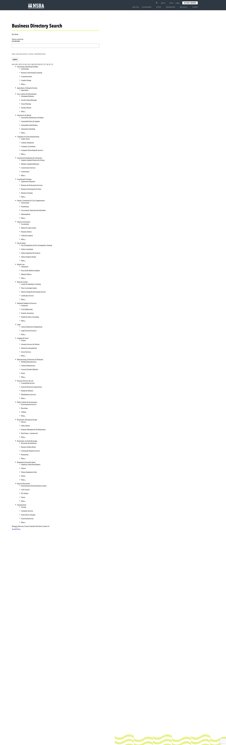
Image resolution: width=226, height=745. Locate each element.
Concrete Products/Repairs (29, 369)
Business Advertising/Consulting (31, 72)
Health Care (21, 264)
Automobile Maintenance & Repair (32, 117)
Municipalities (25, 214)
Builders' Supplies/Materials (30, 164)
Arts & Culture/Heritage (29, 100)
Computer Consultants (28, 146)
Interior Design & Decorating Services (33, 292)
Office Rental (25, 425)
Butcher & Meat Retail (28, 447)
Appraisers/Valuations (28, 181)
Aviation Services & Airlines (30, 344)
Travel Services (26, 352)
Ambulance (24, 266)
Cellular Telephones (27, 142)
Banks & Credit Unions (28, 228)
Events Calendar (29, 526)
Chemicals (24, 305)
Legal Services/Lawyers (28, 330)
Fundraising (25, 206)
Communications (26, 76)
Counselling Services (28, 383)
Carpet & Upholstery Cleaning (31, 284)
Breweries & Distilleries (29, 443)
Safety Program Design (28, 257)
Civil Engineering (26, 309)
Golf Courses (25, 489)
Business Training (27, 193)
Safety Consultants (27, 249)
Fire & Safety (21, 243)
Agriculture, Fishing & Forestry (27, 88)
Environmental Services (28, 404)
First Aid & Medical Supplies (30, 270)
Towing (23, 507)
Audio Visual (25, 139)
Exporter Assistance (27, 313)
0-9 (13, 64)
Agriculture (24, 90)
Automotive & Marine (24, 115)
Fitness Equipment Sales (29, 472)
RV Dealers (25, 493)
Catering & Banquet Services (30, 451)
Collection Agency (27, 235)
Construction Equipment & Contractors (29, 158)
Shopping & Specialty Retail (26, 462)
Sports (23, 497)
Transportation (21, 505)
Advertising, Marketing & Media (27, 66)
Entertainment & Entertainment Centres (34, 486)
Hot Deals (15, 34)
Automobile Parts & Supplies (30, 121)
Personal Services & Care (25, 381)
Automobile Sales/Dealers (29, 125)
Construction (25, 171)
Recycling (24, 408)
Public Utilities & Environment (27, 402)
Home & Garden (22, 282)
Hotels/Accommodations (29, 348)
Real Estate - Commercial (29, 433)
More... (23, 84)
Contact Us (45, 526)
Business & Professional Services (32, 185)
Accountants (25, 224)
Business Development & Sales (31, 189)
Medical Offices (26, 274)
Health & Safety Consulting (30, 317)
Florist (23, 476)
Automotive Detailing (28, 129)
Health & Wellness (27, 390)
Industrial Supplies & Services (26, 303)
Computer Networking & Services (32, 150)
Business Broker (26, 231)
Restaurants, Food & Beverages (27, 441)
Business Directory (18, 526)
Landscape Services (27, 295)
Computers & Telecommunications (28, 136)
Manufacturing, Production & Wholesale (30, 359)
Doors (23, 373)
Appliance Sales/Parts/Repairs (30, 464)
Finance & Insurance (23, 222)
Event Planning (26, 104)
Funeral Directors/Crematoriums (31, 387)
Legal (19, 324)
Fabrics (23, 468)
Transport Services (27, 511)
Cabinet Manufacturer (28, 365)
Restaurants (25, 454)
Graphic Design (26, 80)
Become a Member (190, 3)
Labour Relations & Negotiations (31, 327)
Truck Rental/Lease (27, 518)
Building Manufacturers (28, 362)
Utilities (23, 412)
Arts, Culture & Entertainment (26, 94)
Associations (25, 203)
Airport (23, 340)
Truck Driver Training (28, 515)
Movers (23, 422)
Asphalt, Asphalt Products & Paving (32, 160)
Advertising (25, 69)
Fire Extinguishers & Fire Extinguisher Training (36, 245)
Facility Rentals (26, 107)
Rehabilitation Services (28, 394)
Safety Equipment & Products (30, 253)
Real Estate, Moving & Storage (27, 419)
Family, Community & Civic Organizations (31, 200)
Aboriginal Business (27, 96)
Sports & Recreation (23, 483)
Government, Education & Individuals (33, 210)
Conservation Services (28, 168)
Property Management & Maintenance (33, 429)
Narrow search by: (18, 39)
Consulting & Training (24, 179)
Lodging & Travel (23, 338)
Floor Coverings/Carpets (29, 288)
